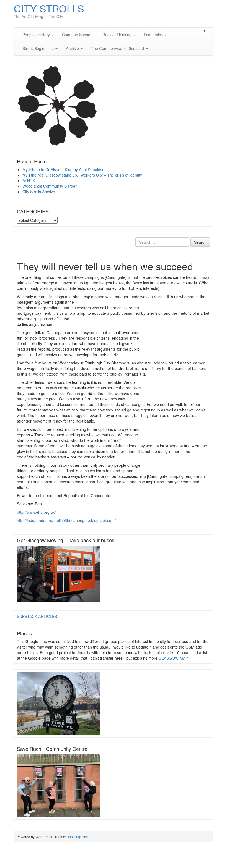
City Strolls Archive (38, 191)
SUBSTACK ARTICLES (37, 616)
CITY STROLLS (49, 8)
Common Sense (76, 34)
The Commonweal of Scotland (118, 48)
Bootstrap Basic (78, 836)
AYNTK (28, 180)
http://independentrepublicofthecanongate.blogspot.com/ (66, 520)
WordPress (43, 836)
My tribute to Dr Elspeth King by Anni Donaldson (64, 169)
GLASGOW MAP (173, 658)
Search (200, 242)
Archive (73, 48)
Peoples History (36, 34)
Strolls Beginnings (38, 48)
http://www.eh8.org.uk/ (36, 512)
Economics (154, 34)
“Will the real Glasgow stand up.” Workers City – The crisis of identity (82, 175)
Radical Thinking (117, 34)
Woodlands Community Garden (50, 186)
